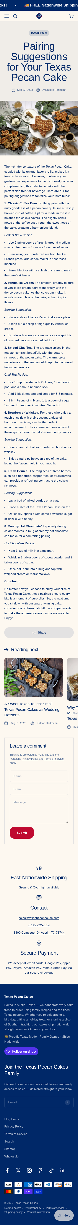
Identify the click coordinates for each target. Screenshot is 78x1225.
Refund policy (12, 1208)
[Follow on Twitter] (18, 1170)
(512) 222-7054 (39, 925)
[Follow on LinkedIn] (62, 1170)
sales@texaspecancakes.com (39, 918)
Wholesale (11, 1156)
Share (42, 632)
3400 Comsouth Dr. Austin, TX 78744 (39, 932)
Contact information (38, 1212)
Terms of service (55, 1208)
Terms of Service (54, 758)
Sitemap (10, 1149)
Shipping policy (13, 1212)
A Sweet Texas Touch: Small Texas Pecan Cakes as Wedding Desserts (31, 709)
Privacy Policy (30, 758)
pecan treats (39, 32)
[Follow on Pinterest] (40, 1170)
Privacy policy (33, 1208)
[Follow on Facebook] (7, 1170)
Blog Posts (11, 1119)
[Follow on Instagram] (29, 1170)
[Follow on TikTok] (51, 1170)
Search (9, 1141)
